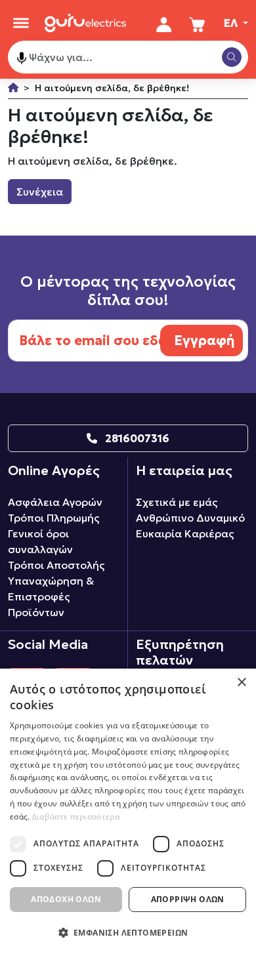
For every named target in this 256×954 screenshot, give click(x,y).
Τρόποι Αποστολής (56, 564)
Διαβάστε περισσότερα (75, 816)
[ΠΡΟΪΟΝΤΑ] (21, 23)
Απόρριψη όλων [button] (187, 899)
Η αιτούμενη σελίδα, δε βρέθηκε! (112, 88)
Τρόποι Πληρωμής (53, 517)
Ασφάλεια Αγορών (55, 501)
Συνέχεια (39, 191)
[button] (128, 932)
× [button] (241, 683)
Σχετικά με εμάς (176, 501)
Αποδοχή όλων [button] (66, 899)
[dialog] (128, 811)
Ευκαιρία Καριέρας (185, 533)
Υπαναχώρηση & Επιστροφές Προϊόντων (51, 596)
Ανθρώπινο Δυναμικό (190, 517)
